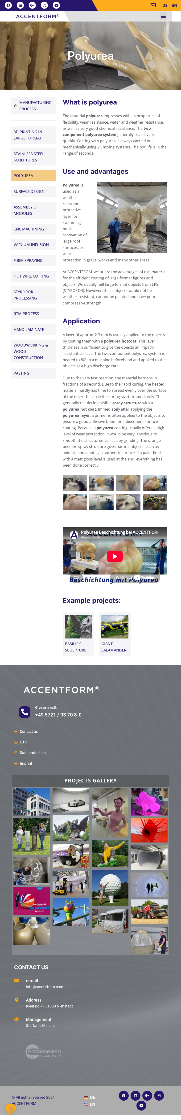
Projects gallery (90, 780)
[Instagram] (44, 5)
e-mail (32, 980)
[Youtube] (56, 5)
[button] (163, 16)
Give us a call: (46, 707)
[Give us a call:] (24, 712)
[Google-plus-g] (32, 5)
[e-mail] (16, 980)
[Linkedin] (135, 1096)
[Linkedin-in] (20, 5)
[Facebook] (8, 5)
